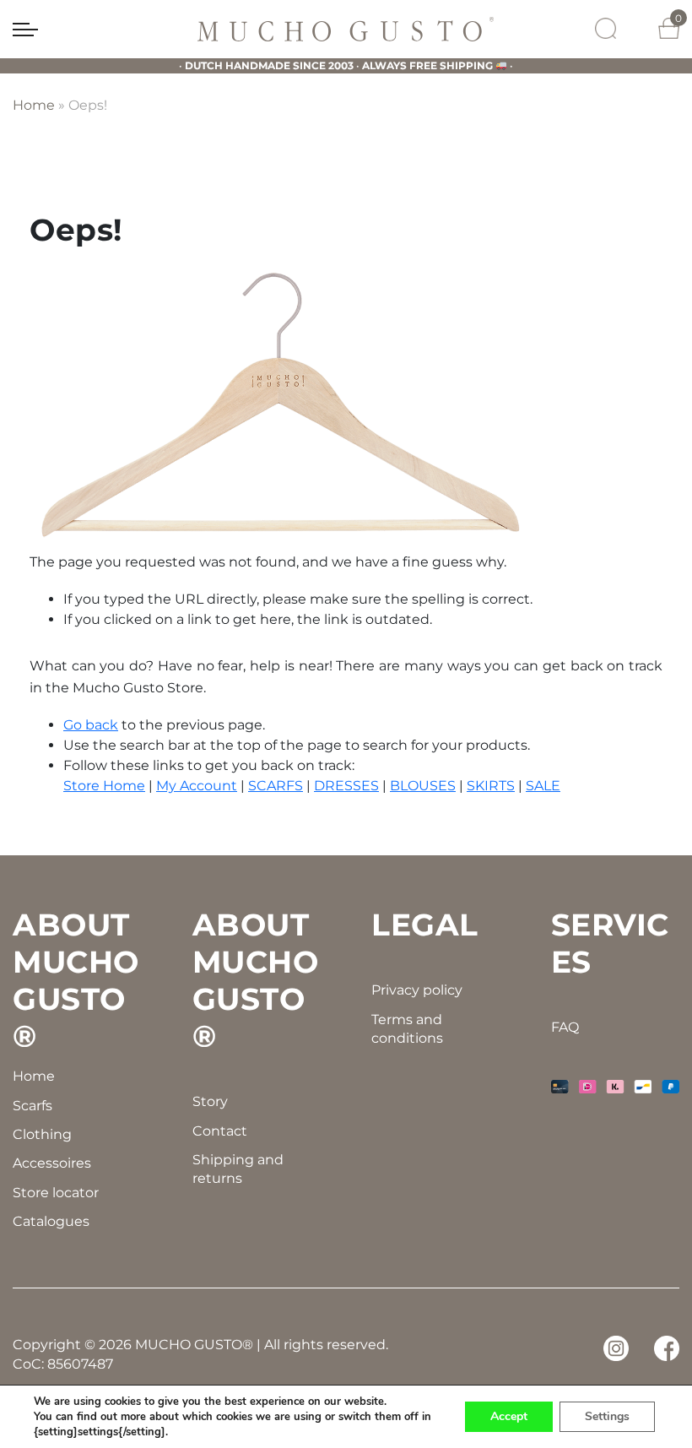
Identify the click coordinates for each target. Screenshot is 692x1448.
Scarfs (32, 1106)
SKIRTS (491, 786)
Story (210, 1101)
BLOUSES (423, 786)
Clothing (42, 1134)
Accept (508, 1416)
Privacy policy (416, 990)
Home (34, 105)
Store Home (104, 786)
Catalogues (51, 1221)
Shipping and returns (238, 1169)
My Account (196, 786)
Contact (219, 1131)
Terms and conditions (407, 1028)
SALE (543, 786)
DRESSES (346, 786)
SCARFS (275, 786)
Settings (607, 1416)
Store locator (56, 1193)
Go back (90, 725)
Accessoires (52, 1163)
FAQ (565, 1027)
